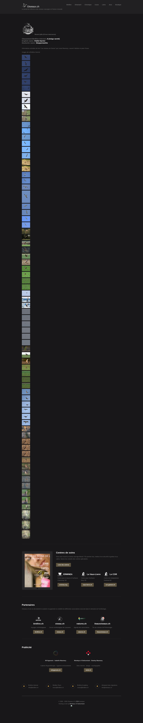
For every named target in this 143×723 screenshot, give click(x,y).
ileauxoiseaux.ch (102, 632)
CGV (77, 701)
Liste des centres (63, 565)
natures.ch (81, 632)
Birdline (68, 5)
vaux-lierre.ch (87, 585)
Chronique (88, 5)
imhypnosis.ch (55, 670)
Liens (104, 5)
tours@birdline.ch (58, 687)
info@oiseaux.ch (107, 687)
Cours (97, 5)
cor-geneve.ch (110, 585)
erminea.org (63, 585)
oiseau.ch (60, 632)
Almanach (78, 5)
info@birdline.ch (33, 687)
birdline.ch (38, 632)
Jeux (110, 5)
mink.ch (88, 670)
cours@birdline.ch (82, 687)
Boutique (118, 5)
